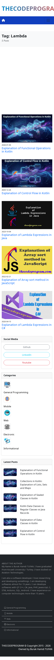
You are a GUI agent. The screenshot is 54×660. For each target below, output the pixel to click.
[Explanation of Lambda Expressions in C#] (27, 304)
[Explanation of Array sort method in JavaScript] (27, 259)
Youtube (26, 362)
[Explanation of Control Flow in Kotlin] (27, 173)
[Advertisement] (27, 81)
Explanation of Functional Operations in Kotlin (26, 149)
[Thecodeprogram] (3, 20)
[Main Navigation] (48, 20)
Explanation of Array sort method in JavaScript (25, 281)
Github (27, 347)
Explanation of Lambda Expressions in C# (27, 326)
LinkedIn (26, 354)
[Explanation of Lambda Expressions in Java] (27, 214)
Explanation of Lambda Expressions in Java (27, 236)
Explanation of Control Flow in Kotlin (26, 193)
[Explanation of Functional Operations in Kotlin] (27, 128)
